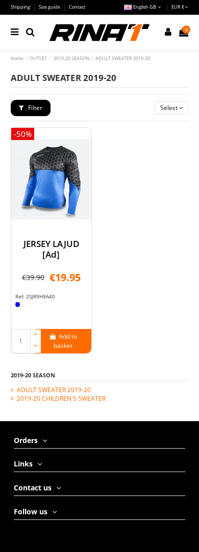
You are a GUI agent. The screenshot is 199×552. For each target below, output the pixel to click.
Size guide (50, 7)
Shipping (21, 7)
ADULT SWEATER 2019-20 (54, 390)
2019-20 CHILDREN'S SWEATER (61, 399)
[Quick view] (51, 228)
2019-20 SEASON (33, 375)
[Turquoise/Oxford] (17, 304)
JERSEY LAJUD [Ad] (51, 249)
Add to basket (65, 341)
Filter (34, 107)
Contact (77, 7)
